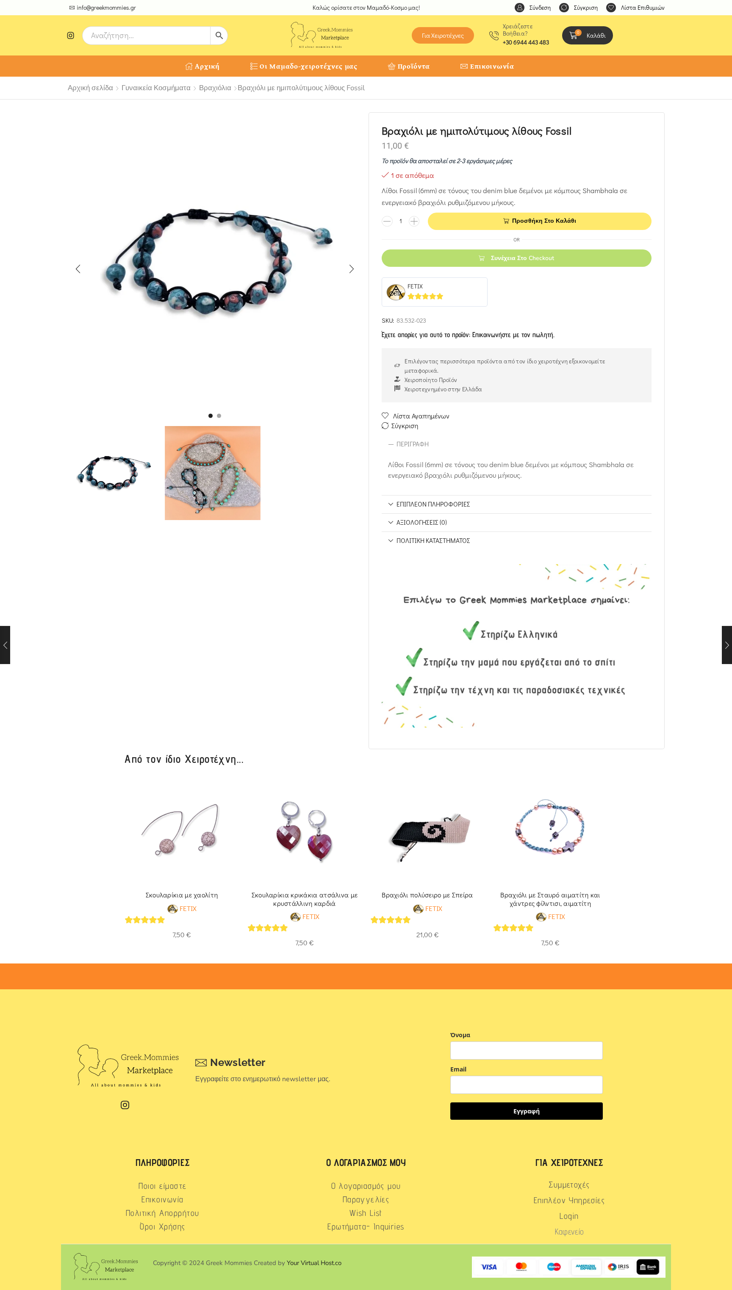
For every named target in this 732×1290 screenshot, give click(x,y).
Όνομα (460, 1035)
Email (458, 1069)
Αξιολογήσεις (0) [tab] (421, 522)
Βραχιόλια (215, 88)
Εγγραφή (526, 1111)
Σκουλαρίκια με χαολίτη (182, 894)
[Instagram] (70, 35)
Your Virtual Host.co (314, 1263)
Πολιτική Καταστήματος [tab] (433, 540)
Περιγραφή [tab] (412, 444)
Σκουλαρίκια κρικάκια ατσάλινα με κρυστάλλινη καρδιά (305, 898)
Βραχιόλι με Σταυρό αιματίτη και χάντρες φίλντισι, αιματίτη (550, 898)
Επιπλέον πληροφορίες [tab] (433, 504)
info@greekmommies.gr (106, 7)
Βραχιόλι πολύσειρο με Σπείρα (427, 894)
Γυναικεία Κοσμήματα (156, 88)
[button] (533, 8)
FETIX (415, 286)
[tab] (517, 444)
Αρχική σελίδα (90, 88)
